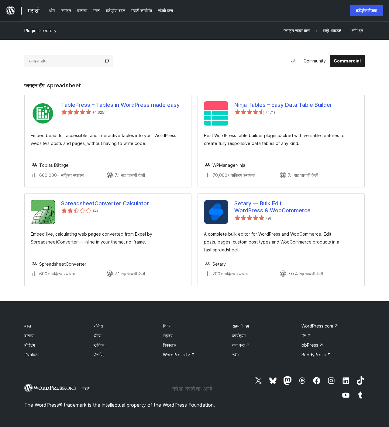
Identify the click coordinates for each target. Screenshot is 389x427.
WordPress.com (319, 325)
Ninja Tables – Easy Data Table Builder (283, 105)
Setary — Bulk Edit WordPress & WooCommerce (272, 207)
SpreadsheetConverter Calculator (105, 203)
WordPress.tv (179, 354)
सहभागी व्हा (240, 325)
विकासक (169, 345)
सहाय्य (168, 335)
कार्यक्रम (239, 335)
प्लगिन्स (99, 345)
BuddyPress (316, 354)
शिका (166, 325)
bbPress (312, 345)
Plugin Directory (40, 30)
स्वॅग (235, 354)
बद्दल (27, 325)
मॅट (306, 335)
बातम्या (29, 335)
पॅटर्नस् (98, 354)
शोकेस (98, 325)
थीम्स (97, 335)
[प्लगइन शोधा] (107, 61)
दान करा (241, 345)
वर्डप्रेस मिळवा (366, 10)
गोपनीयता (31, 354)
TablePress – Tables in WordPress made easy (120, 105)
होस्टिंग (29, 345)
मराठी (86, 388)
